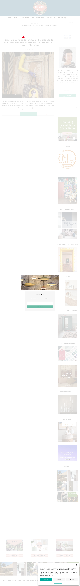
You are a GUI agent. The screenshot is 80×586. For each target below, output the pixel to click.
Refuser (59, 579)
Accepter (45, 579)
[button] (77, 565)
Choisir (72, 579)
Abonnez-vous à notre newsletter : (40, 298)
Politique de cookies (58, 583)
